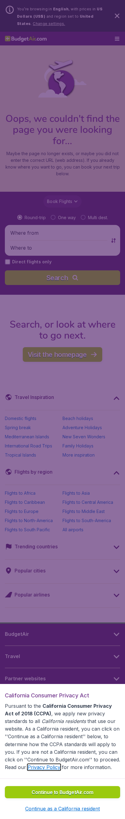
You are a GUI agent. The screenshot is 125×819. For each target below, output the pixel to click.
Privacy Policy (44, 767)
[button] (62, 809)
